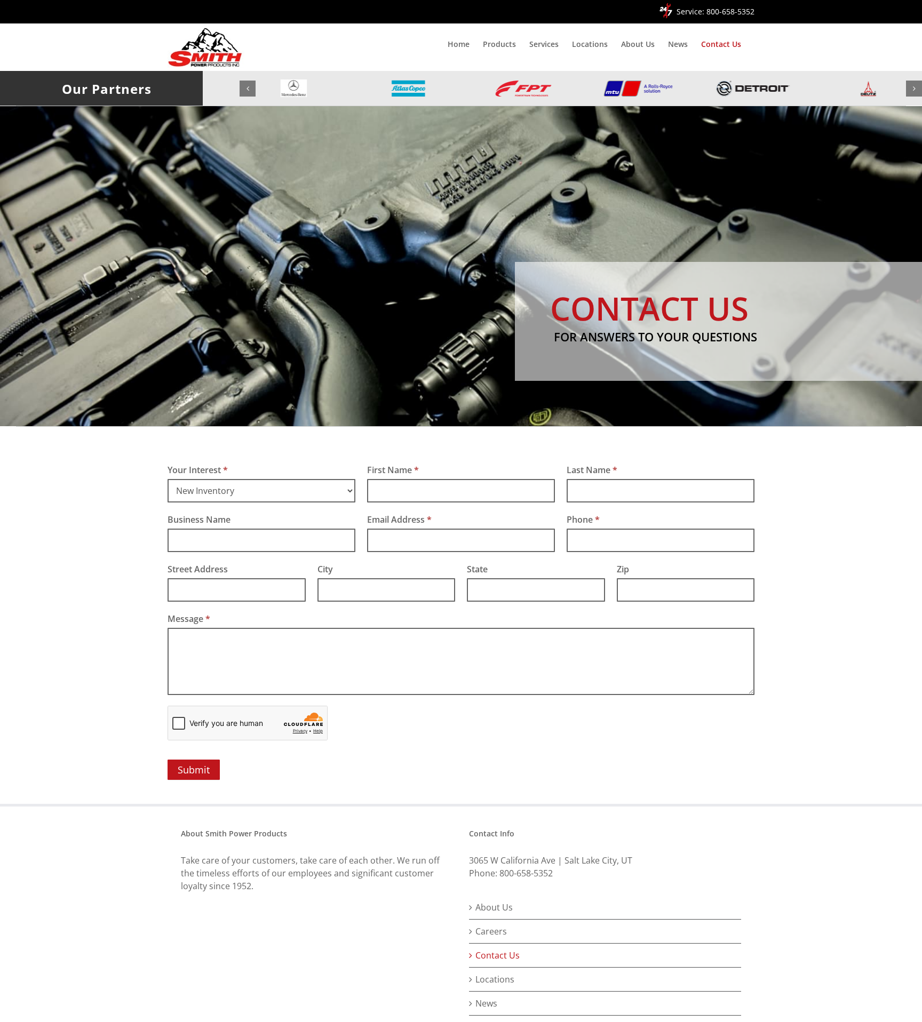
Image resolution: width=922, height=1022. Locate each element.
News (486, 1003)
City (325, 569)
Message (189, 619)
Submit (194, 769)
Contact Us (497, 955)
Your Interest (198, 470)
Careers (491, 931)
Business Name (199, 519)
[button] (248, 89)
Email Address (399, 519)
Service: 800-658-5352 (715, 11)
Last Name (592, 470)
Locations (494, 979)
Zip (623, 569)
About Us (494, 907)
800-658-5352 (526, 873)
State (477, 569)
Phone (583, 519)
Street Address (198, 569)
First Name (393, 470)
